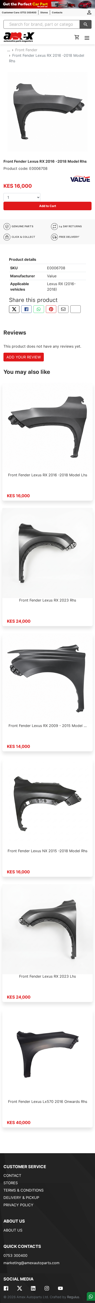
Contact (12, 1175)
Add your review (23, 357)
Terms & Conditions (23, 1190)
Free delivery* (69, 237)
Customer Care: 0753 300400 (19, 12)
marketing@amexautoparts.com (31, 1262)
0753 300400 (15, 1255)
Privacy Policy (18, 1205)
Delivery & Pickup (21, 1197)
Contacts (57, 12)
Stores (44, 12)
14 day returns (70, 226)
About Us (12, 1230)
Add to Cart (47, 206)
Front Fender (26, 50)
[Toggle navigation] (87, 37)
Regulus (73, 1297)
